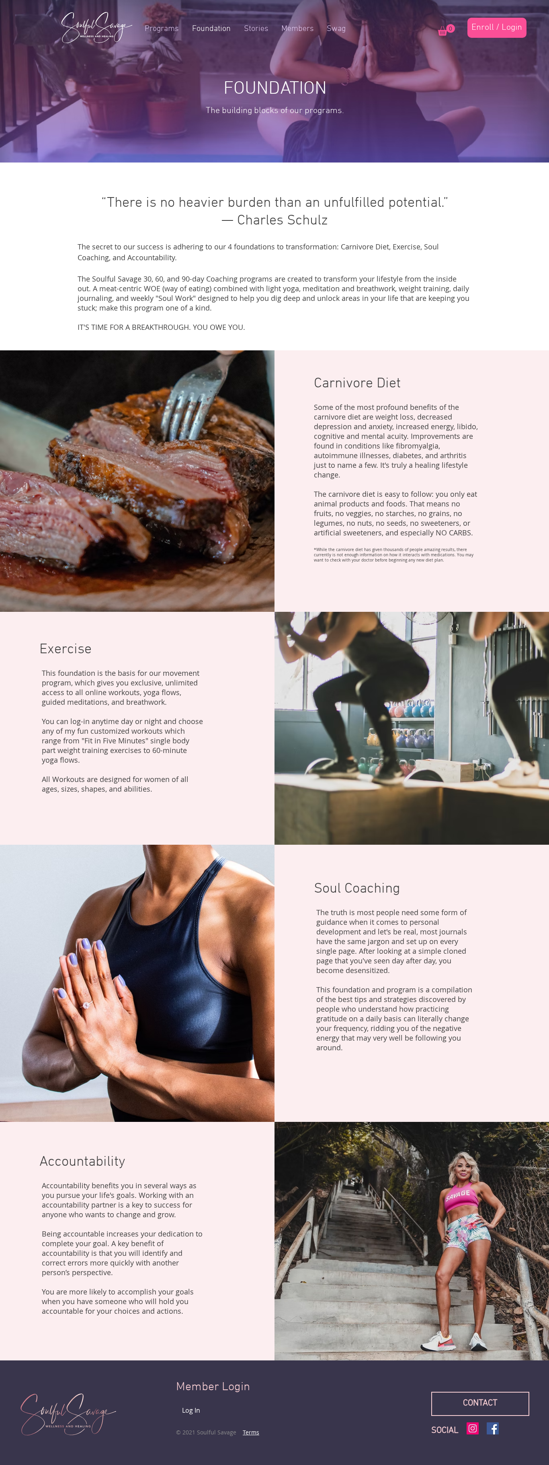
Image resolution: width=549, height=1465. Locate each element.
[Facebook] (493, 1428)
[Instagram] (473, 1428)
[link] (446, 30)
